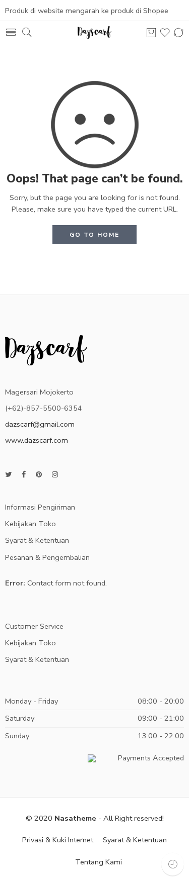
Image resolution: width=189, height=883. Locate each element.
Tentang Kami (98, 862)
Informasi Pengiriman (40, 507)
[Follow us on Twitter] (8, 474)
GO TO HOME (94, 235)
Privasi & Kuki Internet (57, 840)
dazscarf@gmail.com (40, 424)
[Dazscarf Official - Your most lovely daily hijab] (95, 32)
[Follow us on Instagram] (55, 474)
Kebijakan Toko (30, 524)
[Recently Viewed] (172, 864)
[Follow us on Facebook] (24, 474)
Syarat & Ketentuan (37, 540)
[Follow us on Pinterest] (39, 474)
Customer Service (34, 626)
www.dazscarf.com (36, 440)
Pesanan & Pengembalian (47, 557)
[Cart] (151, 32)
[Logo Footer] (46, 349)
